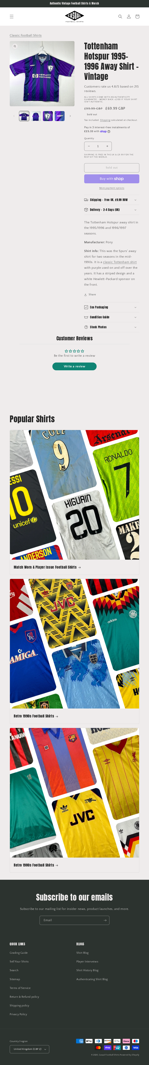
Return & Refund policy (24, 996)
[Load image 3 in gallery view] (48, 116)
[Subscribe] (105, 920)
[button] (11, 16)
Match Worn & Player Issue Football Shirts (45, 567)
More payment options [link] (111, 188)
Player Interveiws (87, 961)
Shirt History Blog (87, 970)
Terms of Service (20, 988)
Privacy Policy (18, 1014)
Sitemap (15, 979)
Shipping (105, 120)
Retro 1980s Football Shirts (34, 865)
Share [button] (92, 294)
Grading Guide (19, 952)
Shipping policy (19, 1005)
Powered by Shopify (129, 1055)
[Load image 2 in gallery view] (36, 116)
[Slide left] (14, 116)
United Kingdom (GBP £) (28, 1049)
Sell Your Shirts (19, 961)
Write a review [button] (74, 366)
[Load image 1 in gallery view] (24, 116)
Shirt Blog (82, 952)
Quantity (89, 138)
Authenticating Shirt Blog (92, 979)
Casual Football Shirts (109, 1055)
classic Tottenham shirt (120, 262)
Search (14, 970)
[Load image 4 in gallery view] (60, 116)
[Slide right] (70, 116)
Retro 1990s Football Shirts (34, 716)
